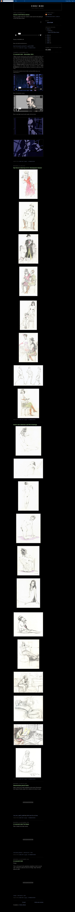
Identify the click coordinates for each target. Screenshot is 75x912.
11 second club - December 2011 (23, 54)
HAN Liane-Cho (30, 815)
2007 (48, 42)
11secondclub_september (17, 852)
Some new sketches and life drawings (25, 424)
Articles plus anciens (38, 902)
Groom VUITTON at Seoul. (21, 14)
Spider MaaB (50, 22)
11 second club (18, 861)
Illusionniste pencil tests (21, 785)
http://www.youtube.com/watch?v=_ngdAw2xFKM (23, 46)
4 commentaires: (32, 897)
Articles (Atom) (22, 904)
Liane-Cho (49, 14)
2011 (48, 35)
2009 (48, 39)
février (49, 30)
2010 (48, 37)
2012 (48, 29)
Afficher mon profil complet (53, 16)
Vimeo (36, 815)
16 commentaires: (32, 854)
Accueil (23, 902)
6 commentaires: (32, 47)
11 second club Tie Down (21, 824)
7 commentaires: (32, 817)
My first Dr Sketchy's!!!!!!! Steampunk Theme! (27, 168)
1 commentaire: (31, 161)
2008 (48, 40)
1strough (14, 895)
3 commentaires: (32, 419)
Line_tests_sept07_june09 (18, 815)
